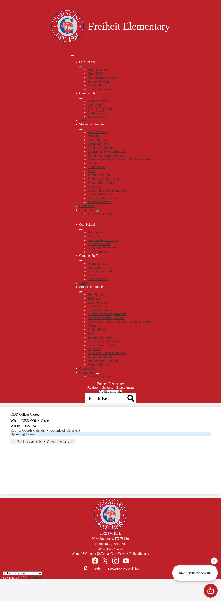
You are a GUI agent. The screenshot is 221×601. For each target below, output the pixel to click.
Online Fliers (97, 167)
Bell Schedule (97, 132)
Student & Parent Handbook (107, 190)
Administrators (98, 101)
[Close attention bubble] (214, 560)
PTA (91, 171)
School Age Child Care (104, 179)
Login (96, 568)
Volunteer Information (103, 198)
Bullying (94, 136)
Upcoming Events (22, 434)
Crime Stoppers (98, 143)
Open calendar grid (60, 441)
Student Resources (100, 194)
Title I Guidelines (99, 89)
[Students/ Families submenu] (81, 129)
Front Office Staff (100, 108)
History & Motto (99, 81)
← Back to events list (27, 441)
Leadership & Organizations (107, 151)
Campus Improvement (103, 77)
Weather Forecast (99, 202)
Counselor (95, 105)
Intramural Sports (99, 175)
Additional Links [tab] (110, 391)
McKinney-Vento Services (106, 155)
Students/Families (100, 214)
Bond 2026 (95, 73)
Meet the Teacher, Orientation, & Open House (119, 159)
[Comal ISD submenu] (97, 211)
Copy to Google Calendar (28, 430)
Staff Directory (98, 116)
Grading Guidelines (101, 147)
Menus (92, 163)
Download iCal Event (65, 430)
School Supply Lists (101, 182)
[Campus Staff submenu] (81, 98)
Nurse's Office (97, 112)
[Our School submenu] (81, 67)
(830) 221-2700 (115, 544)
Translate (34, 577)
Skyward (94, 186)
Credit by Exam (98, 140)
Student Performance (102, 85)
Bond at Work (97, 70)
